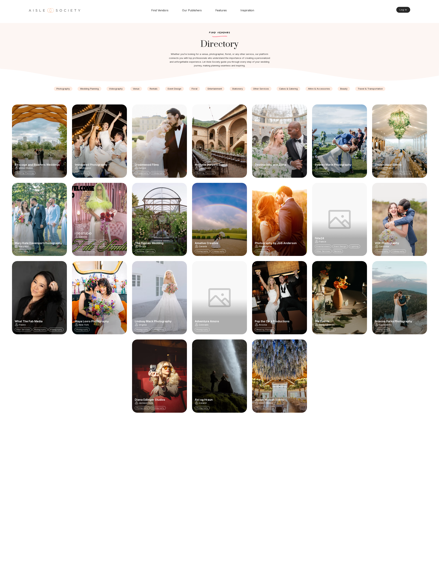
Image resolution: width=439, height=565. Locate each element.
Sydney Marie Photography (333, 164)
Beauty (343, 88)
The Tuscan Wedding (149, 243)
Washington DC (327, 324)
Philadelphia (265, 246)
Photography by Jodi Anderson (276, 243)
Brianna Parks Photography (393, 321)
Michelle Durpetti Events (211, 164)
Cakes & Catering (288, 88)
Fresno (22, 324)
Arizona (263, 324)
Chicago (323, 168)
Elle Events (322, 321)
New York (84, 324)
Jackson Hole (146, 403)
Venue (136, 88)
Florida (262, 168)
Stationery (237, 88)
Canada (83, 237)
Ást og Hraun (204, 399)
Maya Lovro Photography (92, 321)
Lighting (355, 246)
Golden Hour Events (388, 164)
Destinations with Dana (270, 164)
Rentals (153, 88)
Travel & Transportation (370, 88)
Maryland (23, 246)
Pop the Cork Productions (272, 321)
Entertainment (215, 88)
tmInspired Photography (91, 164)
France (322, 241)
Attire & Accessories (319, 88)
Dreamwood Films (147, 164)
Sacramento (385, 324)
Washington (85, 168)
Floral (194, 88)
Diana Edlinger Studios (150, 399)
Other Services (261, 88)
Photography (63, 88)
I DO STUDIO (83, 233)
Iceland (202, 403)
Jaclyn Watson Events (269, 399)
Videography (116, 88)
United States (26, 168)
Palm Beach (205, 168)
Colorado (204, 324)
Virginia (143, 324)
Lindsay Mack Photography (153, 321)
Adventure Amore (207, 321)
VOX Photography (387, 243)
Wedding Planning (89, 88)
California (384, 246)
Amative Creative (206, 243)
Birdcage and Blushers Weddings (37, 164)
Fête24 (319, 238)
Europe (142, 168)
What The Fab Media (29, 321)
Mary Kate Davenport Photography (38, 243)
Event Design (174, 88)
